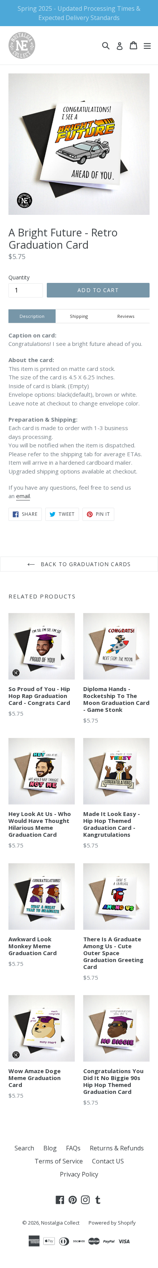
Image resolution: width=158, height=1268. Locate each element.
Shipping (79, 316)
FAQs (73, 1148)
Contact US (108, 1161)
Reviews (126, 316)
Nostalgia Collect (60, 1222)
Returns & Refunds (117, 1148)
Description (32, 316)
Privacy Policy (79, 1174)
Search (24, 1148)
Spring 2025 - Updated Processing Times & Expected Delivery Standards (79, 13)
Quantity (19, 277)
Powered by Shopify (112, 1222)
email (23, 496)
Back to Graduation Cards (85, 564)
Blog (50, 1148)
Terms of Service (59, 1161)
